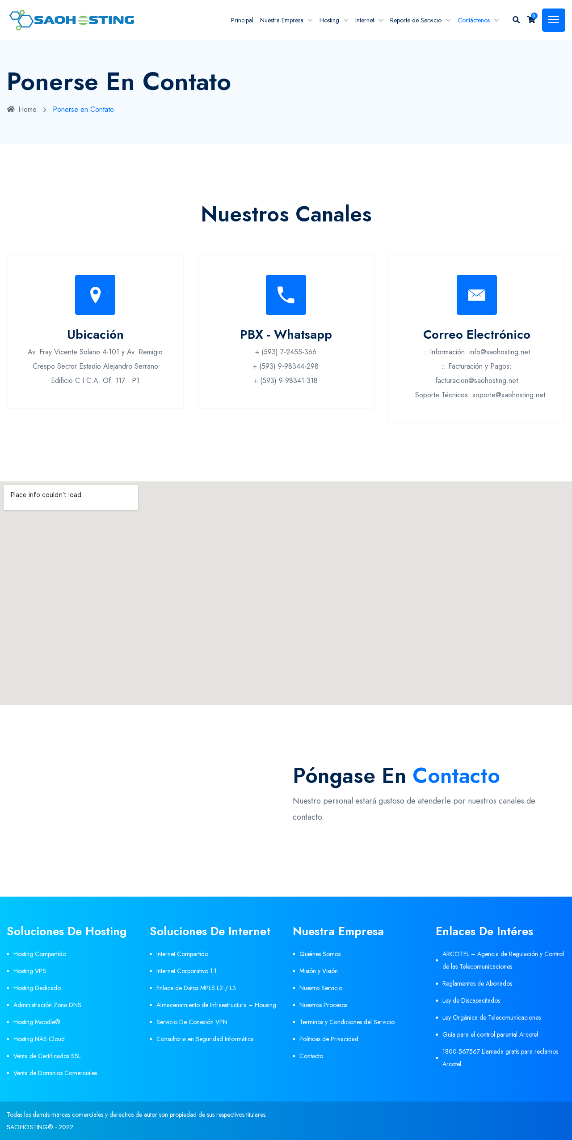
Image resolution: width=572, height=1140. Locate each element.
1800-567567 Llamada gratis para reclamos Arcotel (500, 1057)
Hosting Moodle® (36, 1021)
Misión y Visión (318, 970)
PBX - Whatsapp (286, 334)
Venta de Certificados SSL (47, 1055)
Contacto (311, 1055)
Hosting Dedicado (37, 987)
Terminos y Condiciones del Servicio (347, 1021)
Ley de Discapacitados (471, 1000)
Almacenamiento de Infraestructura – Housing (216, 1004)
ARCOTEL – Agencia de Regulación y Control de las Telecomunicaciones (503, 960)
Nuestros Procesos (323, 1004)
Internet (364, 20)
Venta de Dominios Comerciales (55, 1072)
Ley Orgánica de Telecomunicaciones (491, 1017)
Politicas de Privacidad (328, 1038)
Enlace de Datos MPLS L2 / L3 (196, 987)
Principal (242, 20)
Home (27, 109)
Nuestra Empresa (281, 20)
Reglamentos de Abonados (477, 983)
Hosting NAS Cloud (39, 1038)
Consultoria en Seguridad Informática (205, 1038)
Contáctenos (474, 20)
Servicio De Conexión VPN (191, 1021)
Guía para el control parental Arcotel (490, 1034)
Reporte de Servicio (416, 20)
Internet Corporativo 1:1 (186, 970)
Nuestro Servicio (320, 987)
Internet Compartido (182, 953)
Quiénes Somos (320, 953)
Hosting (329, 20)
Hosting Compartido (39, 953)
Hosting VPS (29, 970)
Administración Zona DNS (47, 1004)
